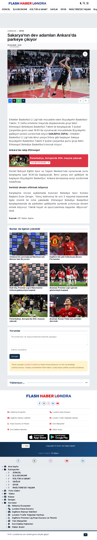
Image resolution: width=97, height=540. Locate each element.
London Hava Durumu (61, 412)
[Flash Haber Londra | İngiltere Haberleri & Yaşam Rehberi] (27, 3)
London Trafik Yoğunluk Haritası (65, 418)
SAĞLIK (54, 9)
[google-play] (59, 437)
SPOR (63, 9)
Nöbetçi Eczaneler (18, 412)
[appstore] (38, 437)
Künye (11, 497)
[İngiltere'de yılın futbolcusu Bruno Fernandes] (69, 244)
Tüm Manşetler (58, 424)
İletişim (11, 500)
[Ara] (84, 3)
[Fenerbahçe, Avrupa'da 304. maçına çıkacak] (28, 306)
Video (11, 494)
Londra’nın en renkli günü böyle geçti (30, 534)
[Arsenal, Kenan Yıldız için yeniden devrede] (69, 306)
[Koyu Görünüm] (81, 3)
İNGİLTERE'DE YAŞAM (80, 9)
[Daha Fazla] (23, 101)
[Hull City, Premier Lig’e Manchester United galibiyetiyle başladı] (28, 275)
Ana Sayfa (13, 467)
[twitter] (34, 461)
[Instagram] (49, 403)
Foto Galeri (14, 491)
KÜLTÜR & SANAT (39, 9)
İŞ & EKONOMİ (20, 9)
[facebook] (18, 461)
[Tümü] (86, 383)
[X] (44, 403)
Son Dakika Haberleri (18, 429)
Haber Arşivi (57, 429)
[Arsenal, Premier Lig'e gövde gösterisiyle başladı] (69, 275)
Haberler (11, 31)
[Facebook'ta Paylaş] (10, 101)
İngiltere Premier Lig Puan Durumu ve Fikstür (34, 518)
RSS (27, 446)
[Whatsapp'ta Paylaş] (19, 101)
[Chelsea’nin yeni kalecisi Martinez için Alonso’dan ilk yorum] (28, 244)
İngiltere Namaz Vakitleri (21, 418)
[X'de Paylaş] (14, 101)
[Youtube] (58, 403)
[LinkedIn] (53, 403)
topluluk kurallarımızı (32, 365)
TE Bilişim (55, 453)
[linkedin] (83, 461)
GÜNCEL (6, 9)
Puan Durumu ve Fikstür (19, 424)
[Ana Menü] (87, 3)
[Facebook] (40, 403)
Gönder (14, 356)
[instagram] (50, 461)
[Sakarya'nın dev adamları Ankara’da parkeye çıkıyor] (48, 74)
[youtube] (67, 461)
